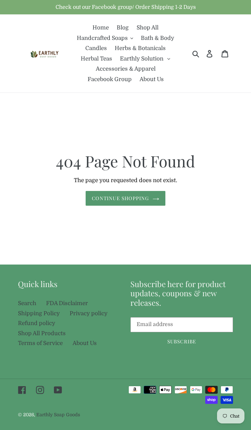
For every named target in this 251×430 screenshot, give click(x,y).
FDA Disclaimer (67, 303)
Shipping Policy (39, 313)
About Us (85, 343)
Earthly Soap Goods (58, 414)
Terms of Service (40, 343)
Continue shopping (120, 198)
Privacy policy (89, 313)
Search (27, 303)
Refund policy (36, 323)
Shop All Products (42, 333)
